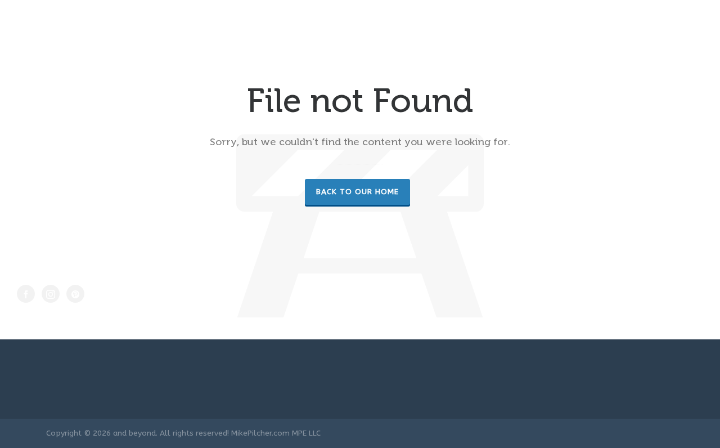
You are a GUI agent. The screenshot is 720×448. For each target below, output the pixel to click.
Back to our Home (357, 191)
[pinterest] (75, 294)
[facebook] (26, 294)
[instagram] (51, 294)
